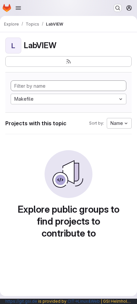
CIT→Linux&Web (84, 301)
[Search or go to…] (118, 8)
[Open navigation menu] (18, 8)
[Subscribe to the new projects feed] (68, 61)
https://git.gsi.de (21, 301)
